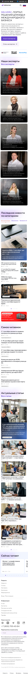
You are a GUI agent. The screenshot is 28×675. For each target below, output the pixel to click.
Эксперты (18, 673)
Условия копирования (8, 663)
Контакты (4, 606)
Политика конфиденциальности (11, 657)
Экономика (5, 296)
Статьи (12, 673)
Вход (2, 596)
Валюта (3, 377)
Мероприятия (5, 592)
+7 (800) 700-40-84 (10, 626)
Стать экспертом (9, 44)
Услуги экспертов (9, 38)
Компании (4, 590)
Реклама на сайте (6, 608)
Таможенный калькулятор (9, 613)
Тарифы (3, 615)
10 (22, 575)
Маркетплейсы (5, 367)
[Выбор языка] (24, 5)
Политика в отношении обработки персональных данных (11, 660)
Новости (5, 673)
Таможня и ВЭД (5, 347)
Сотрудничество (6, 610)
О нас (3, 603)
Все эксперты (7, 64)
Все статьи (6, 396)
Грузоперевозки (5, 337)
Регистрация (9, 596)
